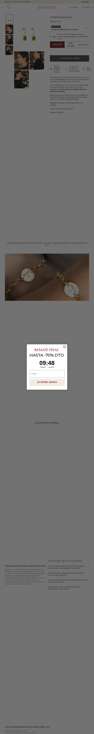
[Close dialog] (64, 347)
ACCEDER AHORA (47, 382)
